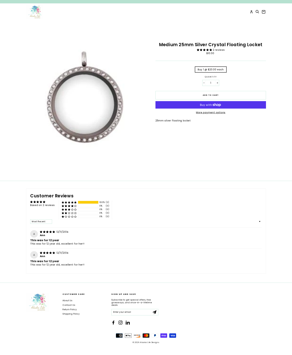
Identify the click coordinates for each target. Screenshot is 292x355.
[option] (146, 2)
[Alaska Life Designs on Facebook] (113, 322)
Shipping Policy (71, 314)
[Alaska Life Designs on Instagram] (120, 322)
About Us (67, 300)
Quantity (211, 77)
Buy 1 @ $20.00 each (211, 69)
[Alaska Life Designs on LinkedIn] (128, 322)
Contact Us (69, 305)
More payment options (210, 112)
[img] (48, 232)
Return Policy (70, 309)
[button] (205, 50)
